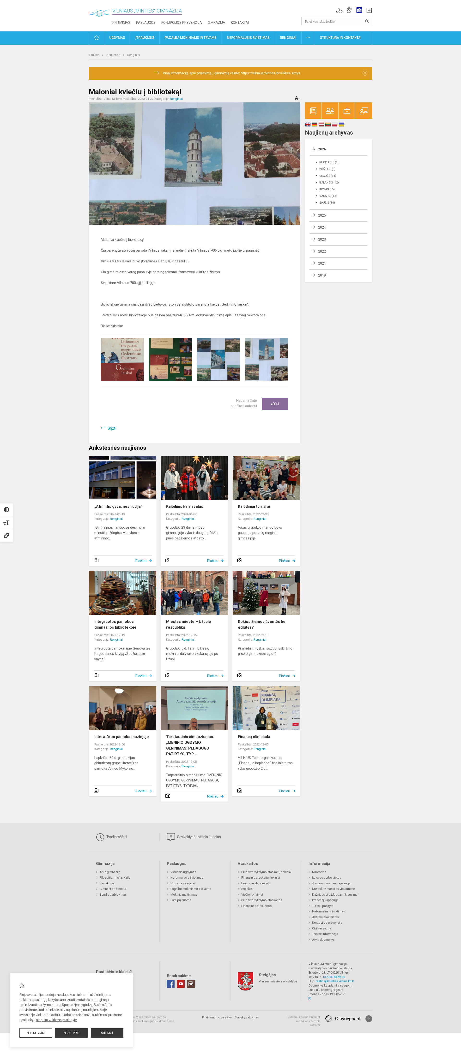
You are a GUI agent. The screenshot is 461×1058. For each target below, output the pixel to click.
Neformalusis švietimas (186, 877)
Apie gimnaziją (110, 872)
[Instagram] (191, 984)
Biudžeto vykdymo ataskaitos (261, 900)
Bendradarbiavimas (113, 894)
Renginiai (133, 55)
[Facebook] (171, 984)
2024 (322, 227)
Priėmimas (121, 22)
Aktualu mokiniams (325, 917)
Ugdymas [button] (117, 38)
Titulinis (94, 55)
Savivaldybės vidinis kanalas (198, 837)
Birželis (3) (327, 169)
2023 (322, 239)
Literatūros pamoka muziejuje (121, 736)
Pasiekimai (107, 883)
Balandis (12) (329, 182)
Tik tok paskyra (322, 906)
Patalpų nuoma (180, 900)
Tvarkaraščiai (116, 837)
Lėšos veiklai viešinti (255, 883)
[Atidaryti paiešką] (367, 21)
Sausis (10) (327, 202)
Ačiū (275, 404)
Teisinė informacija (325, 934)
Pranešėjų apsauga (325, 900)
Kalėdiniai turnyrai (254, 506)
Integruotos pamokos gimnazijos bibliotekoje (115, 624)
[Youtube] (181, 984)
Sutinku (107, 1033)
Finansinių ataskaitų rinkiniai (260, 877)
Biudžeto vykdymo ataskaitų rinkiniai (266, 872)
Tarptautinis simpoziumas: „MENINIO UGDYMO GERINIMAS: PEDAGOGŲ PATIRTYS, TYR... (190, 745)
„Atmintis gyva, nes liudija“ (118, 506)
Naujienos (113, 55)
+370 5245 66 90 (334, 977)
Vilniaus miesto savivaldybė (278, 981)
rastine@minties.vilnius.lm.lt (335, 981)
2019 (322, 275)
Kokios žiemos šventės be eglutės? (261, 624)
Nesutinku (71, 1033)
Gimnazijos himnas (113, 889)
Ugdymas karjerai (182, 883)
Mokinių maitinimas (183, 894)
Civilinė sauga (321, 928)
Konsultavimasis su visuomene (333, 889)
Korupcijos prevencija (181, 22)
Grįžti (112, 428)
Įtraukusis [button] (144, 38)
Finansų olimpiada (254, 736)
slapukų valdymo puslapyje (56, 1020)
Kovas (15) (327, 189)
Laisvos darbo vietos (326, 877)
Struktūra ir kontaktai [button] (340, 38)
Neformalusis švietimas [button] (248, 38)
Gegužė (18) (327, 175)
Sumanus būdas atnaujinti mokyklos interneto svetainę (304, 1021)
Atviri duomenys (323, 939)
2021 (322, 263)
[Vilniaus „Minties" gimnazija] (101, 14)
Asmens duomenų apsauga (331, 883)
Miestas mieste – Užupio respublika (188, 624)
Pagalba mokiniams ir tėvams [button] (191, 38)
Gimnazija (216, 22)
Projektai (247, 889)
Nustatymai (36, 1033)
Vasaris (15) (328, 196)
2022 (322, 251)
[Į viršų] (368, 1018)
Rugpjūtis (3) (329, 162)
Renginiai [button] (288, 38)
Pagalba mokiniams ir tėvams (190, 889)
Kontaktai (240, 22)
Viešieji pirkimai (252, 894)
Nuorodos (319, 872)
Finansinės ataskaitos (256, 906)
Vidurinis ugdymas (183, 872)
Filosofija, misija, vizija (115, 877)
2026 (322, 149)
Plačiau (140, 561)
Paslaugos (146, 22)
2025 (322, 215)
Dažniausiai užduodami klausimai (335, 894)
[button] (339, 10)
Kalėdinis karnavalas (184, 506)
